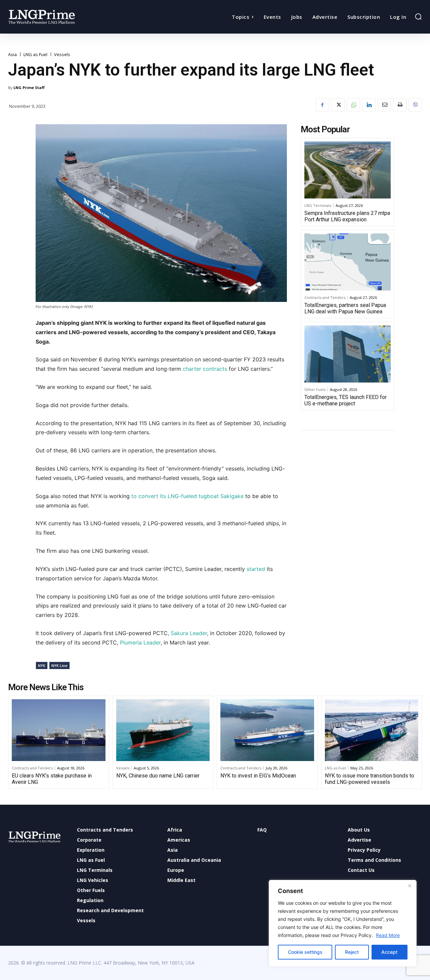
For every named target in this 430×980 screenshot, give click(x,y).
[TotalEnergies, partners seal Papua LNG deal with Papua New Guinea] (347, 262)
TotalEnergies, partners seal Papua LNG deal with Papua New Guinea (345, 308)
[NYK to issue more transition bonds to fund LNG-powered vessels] (372, 730)
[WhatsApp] (353, 105)
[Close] (409, 886)
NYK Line (59, 665)
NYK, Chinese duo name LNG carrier (158, 775)
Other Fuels (315, 389)
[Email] (384, 105)
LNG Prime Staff (29, 87)
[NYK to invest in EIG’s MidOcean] (267, 730)
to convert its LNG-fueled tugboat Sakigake (187, 496)
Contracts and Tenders (324, 297)
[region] (343, 923)
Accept (389, 952)
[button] (418, 16)
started (256, 569)
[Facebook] (322, 105)
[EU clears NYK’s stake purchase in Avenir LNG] (58, 730)
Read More (388, 935)
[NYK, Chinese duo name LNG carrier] (163, 730)
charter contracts (205, 368)
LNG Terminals (317, 205)
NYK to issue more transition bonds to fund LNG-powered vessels (369, 778)
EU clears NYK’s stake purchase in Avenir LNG (52, 778)
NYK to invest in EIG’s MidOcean (258, 775)
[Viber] (415, 105)
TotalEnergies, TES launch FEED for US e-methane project (345, 400)
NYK (41, 665)
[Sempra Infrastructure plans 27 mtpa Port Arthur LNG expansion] (347, 169)
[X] (338, 105)
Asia (12, 54)
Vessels (62, 54)
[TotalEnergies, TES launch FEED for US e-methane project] (347, 354)
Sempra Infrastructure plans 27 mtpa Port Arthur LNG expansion (347, 216)
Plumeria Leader (140, 642)
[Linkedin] (369, 105)
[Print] (399, 105)
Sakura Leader (189, 633)
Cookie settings (305, 952)
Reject (352, 952)
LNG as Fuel (35, 54)
